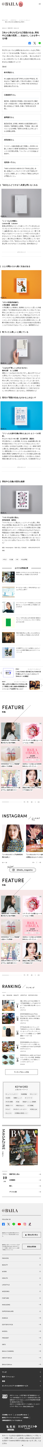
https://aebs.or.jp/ (28, 1406)
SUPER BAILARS (8, 1311)
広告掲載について (7, 1414)
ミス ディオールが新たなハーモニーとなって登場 (32, 915)
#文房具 (8, 1098)
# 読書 (11, 559)
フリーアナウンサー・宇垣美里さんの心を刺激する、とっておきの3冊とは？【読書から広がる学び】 (28, 604)
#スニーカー (33, 1094)
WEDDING (5, 1291)
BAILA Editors (7, 1364)
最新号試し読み (14, 1174)
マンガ (4, 1372)
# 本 (17, 559)
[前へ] (33, 862)
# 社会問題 (24, 559)
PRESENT (5, 1338)
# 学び (5, 559)
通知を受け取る (32, 1235)
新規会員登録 (31, 1246)
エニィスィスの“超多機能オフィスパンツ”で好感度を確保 (13, 741)
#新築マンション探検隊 (29, 1102)
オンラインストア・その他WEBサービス (15, 1386)
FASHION (5, 1258)
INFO (4, 1344)
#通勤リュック (18, 1098)
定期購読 (12, 1180)
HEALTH (5, 1278)
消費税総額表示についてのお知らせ (12, 1420)
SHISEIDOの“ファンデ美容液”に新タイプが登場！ (10, 938)
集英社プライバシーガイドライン (11, 1417)
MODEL (5, 1331)
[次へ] (39, 862)
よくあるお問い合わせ (21, 1414)
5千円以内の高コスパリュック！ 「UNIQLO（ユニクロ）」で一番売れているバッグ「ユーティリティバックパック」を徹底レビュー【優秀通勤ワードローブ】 (30, 1031)
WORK (4, 1271)
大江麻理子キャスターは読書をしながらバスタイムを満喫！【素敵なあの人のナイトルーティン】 (28, 650)
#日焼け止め (33, 1109)
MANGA (5, 1318)
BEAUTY (5, 1265)
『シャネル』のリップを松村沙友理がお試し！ (12, 856)
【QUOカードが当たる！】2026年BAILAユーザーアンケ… (32, 938)
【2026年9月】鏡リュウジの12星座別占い (13, 765)
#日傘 (17, 1102)
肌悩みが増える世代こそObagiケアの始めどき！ (32, 962)
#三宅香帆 (30, 1105)
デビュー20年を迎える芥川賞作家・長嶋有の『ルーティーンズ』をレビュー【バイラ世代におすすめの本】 (28, 620)
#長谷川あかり (20, 1105)
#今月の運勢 (9, 1102)
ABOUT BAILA (7, 1358)
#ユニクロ (8, 1113)
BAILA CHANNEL (8, 1351)
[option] (13, 842)
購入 (10, 1186)
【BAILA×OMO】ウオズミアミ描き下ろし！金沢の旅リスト (10, 962)
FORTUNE (5, 1298)
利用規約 (25, 1417)
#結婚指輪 (24, 1094)
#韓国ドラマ (9, 1105)
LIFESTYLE (6, 1285)
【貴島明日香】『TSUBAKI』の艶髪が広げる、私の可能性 (10, 915)
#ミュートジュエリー (12, 1094)
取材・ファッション (8, 1376)
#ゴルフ (8, 1109)
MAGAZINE (6, 1305)
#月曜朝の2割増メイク (21, 1113)
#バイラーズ (28, 1098)
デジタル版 (13, 1192)
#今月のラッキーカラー (20, 1109)
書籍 (3, 1381)
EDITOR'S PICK (7, 1324)
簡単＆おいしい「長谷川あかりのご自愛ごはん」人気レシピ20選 (13, 790)
